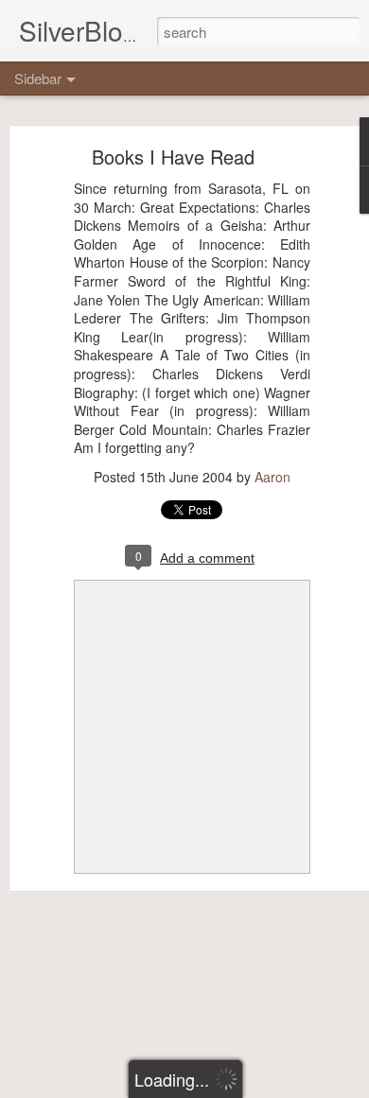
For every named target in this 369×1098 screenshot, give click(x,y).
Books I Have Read (173, 156)
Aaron (272, 476)
